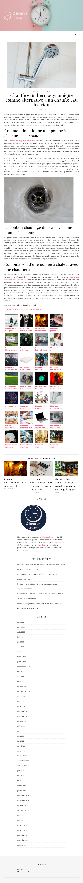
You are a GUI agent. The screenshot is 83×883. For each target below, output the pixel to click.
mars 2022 (21, 751)
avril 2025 (21, 647)
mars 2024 (21, 681)
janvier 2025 (22, 662)
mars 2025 (21, 652)
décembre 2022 (23, 711)
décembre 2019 (23, 835)
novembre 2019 (23, 840)
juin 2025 (20, 642)
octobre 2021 (22, 766)
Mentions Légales (23, 872)
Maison (46, 91)
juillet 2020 (21, 815)
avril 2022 (21, 746)
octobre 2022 (22, 721)
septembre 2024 (23, 667)
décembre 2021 (23, 761)
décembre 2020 (23, 795)
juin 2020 (20, 820)
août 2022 (21, 726)
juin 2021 (20, 771)
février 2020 (22, 825)
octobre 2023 (22, 686)
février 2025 (22, 657)
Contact (20, 869)
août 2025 (21, 632)
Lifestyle (37, 91)
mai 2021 (20, 776)
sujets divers (41, 545)
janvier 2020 (22, 830)
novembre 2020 (23, 800)
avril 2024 (21, 676)
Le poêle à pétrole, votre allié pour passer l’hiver (24, 309)
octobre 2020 (22, 805)
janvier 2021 (22, 790)
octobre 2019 (22, 845)
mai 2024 (20, 671)
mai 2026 (20, 622)
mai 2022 (20, 741)
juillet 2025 (21, 637)
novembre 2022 (23, 716)
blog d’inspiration (57, 542)
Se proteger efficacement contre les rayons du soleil (15, 482)
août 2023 (21, 696)
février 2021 (22, 785)
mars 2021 (21, 780)
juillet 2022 (21, 731)
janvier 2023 (22, 706)
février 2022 (22, 756)
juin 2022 (20, 736)
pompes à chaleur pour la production (21, 141)
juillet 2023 (21, 701)
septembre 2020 (23, 810)
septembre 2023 (23, 691)
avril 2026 (21, 627)
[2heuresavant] (16, 15)
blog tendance (47, 537)
